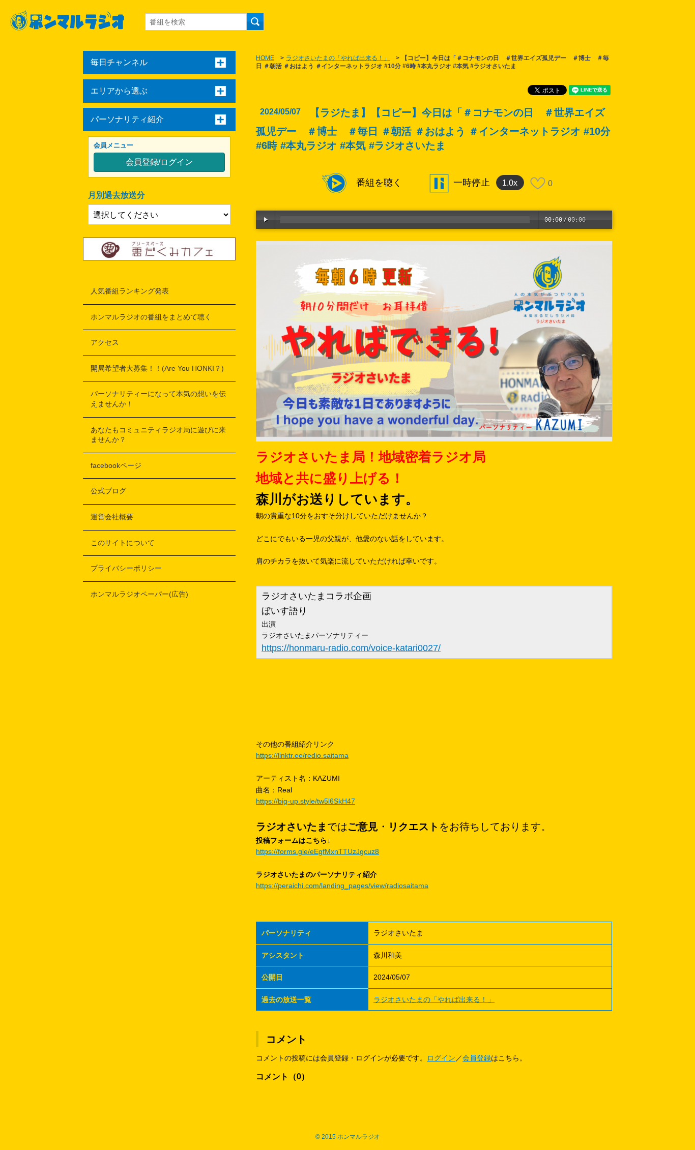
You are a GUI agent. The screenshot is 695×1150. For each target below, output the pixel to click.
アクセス (105, 342)
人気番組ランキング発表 (130, 291)
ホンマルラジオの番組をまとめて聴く (151, 317)
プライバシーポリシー (126, 568)
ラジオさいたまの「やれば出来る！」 (338, 58)
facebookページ (116, 465)
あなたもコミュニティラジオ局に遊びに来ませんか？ (158, 435)
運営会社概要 (112, 517)
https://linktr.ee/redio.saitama (302, 755)
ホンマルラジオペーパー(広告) (139, 594)
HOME (265, 58)
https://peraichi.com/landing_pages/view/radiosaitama (342, 885)
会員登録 (476, 1058)
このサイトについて (123, 543)
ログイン (441, 1058)
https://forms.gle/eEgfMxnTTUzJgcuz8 (317, 851)
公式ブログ (108, 491)
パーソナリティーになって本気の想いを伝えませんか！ (158, 399)
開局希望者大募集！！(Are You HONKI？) (157, 368)
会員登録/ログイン (159, 162)
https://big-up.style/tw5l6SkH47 (305, 801)
